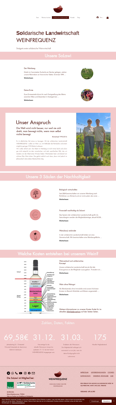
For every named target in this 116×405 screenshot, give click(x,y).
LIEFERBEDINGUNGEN (98, 372)
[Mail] (33, 373)
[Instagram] (25, 373)
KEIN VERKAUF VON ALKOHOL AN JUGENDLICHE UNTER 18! (96, 383)
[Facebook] (29, 373)
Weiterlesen (28, 78)
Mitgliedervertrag (74, 311)
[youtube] (20, 373)
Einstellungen (95, 401)
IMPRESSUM (84, 372)
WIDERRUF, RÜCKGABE (100, 376)
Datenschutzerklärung (18, 403)
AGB (111, 376)
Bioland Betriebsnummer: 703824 (15, 394)
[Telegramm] (8, 373)
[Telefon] (16, 373)
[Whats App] (12, 373)
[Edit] (35, 193)
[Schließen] (114, 401)
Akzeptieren (106, 401)
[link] (107, 17)
